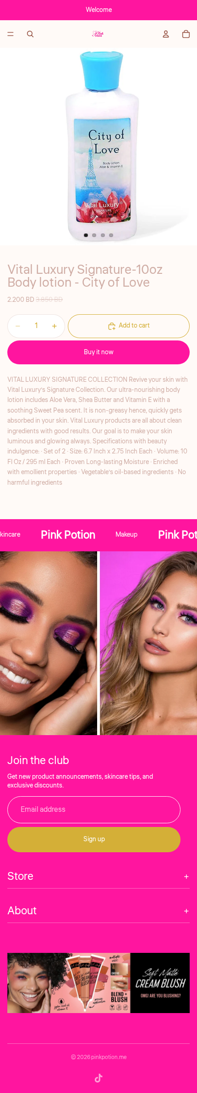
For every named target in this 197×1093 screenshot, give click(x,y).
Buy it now (99, 352)
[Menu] (10, 34)
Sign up (94, 839)
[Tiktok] (98, 1078)
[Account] (166, 34)
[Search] (30, 34)
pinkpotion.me (108, 1057)
